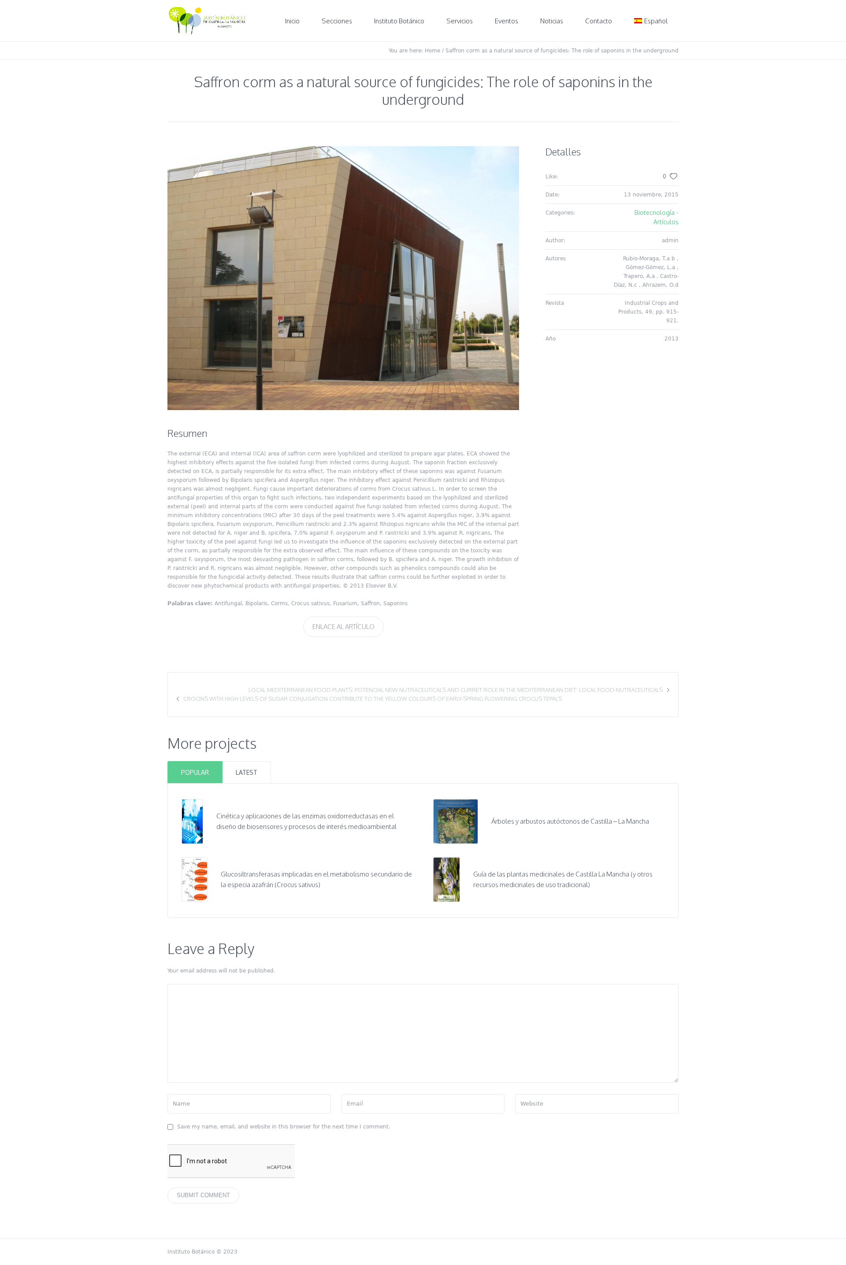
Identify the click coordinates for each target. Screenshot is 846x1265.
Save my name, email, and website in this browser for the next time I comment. (283, 1127)
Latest (246, 772)
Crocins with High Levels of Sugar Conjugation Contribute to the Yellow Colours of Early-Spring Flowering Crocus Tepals (372, 698)
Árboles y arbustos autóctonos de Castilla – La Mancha (570, 821)
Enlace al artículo (343, 626)
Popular (195, 772)
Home (432, 51)
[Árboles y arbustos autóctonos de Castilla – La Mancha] (456, 821)
